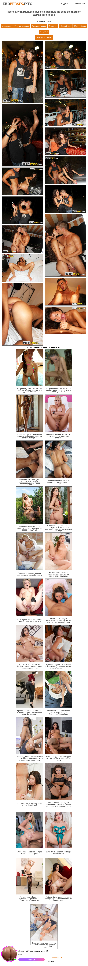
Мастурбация (80, 26)
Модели (64, 4)
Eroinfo (17, 4)
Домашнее (6, 26)
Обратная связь (55, 957)
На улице (44, 32)
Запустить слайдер (44, 37)
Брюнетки (53, 26)
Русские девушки (21, 26)
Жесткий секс (65, 26)
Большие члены (39, 26)
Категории (79, 4)
